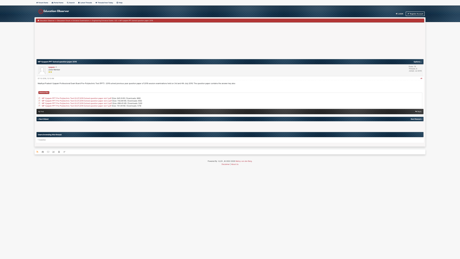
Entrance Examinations (81, 20)
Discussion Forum (63, 20)
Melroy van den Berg (244, 161)
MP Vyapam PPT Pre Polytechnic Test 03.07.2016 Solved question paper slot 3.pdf (77, 103)
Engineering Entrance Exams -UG (104, 20)
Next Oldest (44, 119)
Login (400, 14)
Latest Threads (86, 3)
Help (120, 3)
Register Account (416, 14)
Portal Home (58, 3)
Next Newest (416, 119)
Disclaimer (226, 164)
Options (417, 62)
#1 (421, 78)
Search (72, 3)
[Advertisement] (108, 41)
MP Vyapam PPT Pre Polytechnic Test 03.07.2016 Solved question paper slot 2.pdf (77, 101)
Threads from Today (105, 3)
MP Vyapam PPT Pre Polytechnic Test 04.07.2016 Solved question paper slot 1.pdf (76, 106)
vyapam (51, 67)
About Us (234, 164)
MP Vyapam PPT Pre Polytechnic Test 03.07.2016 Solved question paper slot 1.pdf (76, 98)
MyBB (220, 161)
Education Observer (47, 20)
